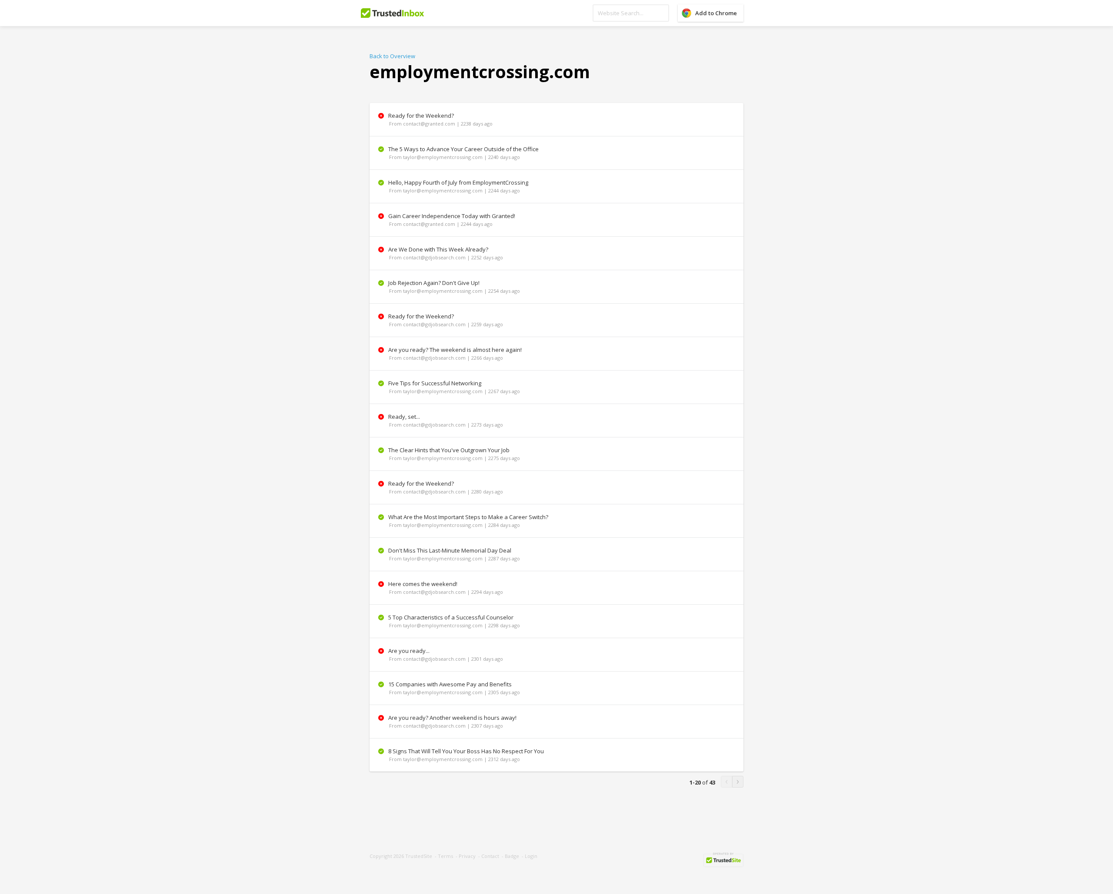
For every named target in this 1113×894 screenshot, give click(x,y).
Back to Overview (392, 56)
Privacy (467, 856)
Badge (512, 856)
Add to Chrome (716, 13)
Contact (490, 856)
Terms (445, 856)
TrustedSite (418, 856)
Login (531, 856)
